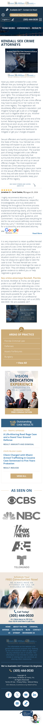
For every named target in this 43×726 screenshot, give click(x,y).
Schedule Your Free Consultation (23, 15)
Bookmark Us (28, 633)
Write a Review (12, 19)
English (5, 19)
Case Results (17, 630)
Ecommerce (20, 685)
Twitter (17, 694)
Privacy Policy (21, 682)
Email (17, 703)
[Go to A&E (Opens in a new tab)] (21, 546)
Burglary (8, 356)
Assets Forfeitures (13, 351)
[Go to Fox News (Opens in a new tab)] (21, 531)
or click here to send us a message (27, 318)
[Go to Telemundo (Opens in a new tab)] (21, 561)
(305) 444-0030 (30, 19)
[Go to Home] (21, 4)
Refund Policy (33, 682)
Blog (28, 630)
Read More (37, 233)
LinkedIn (34, 694)
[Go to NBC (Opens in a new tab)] (21, 515)
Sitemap (16, 633)
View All (21, 476)
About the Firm (20, 627)
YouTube (26, 694)
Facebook (8, 694)
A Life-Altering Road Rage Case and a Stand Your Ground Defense (20, 437)
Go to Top (21, 712)
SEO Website (11, 685)
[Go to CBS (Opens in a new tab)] (21, 500)
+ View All (21, 362)
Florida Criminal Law (14, 340)
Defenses (9, 346)
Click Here (18, 619)
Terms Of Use (10, 682)
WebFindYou (32, 685)
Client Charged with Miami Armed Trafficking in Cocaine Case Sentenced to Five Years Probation (19, 459)
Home (8, 627)
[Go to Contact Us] (21, 392)
